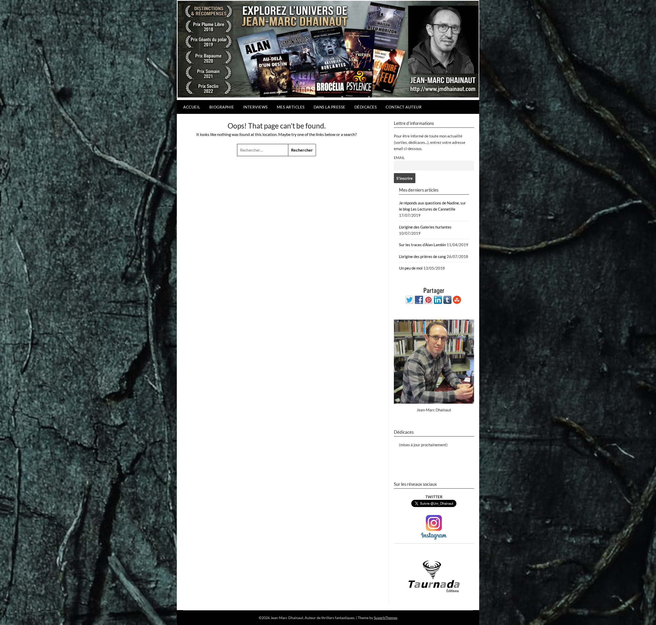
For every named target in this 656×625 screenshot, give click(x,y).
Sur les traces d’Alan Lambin (422, 244)
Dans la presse (329, 107)
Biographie (221, 107)
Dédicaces (365, 107)
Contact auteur (404, 107)
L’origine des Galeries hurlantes (425, 227)
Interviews (255, 107)
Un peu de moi (411, 268)
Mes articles (291, 107)
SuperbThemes (385, 618)
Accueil (191, 107)
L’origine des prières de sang (422, 256)
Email (399, 158)
